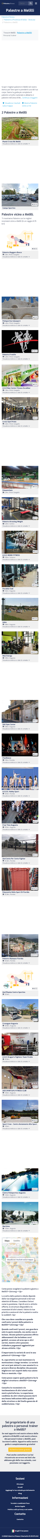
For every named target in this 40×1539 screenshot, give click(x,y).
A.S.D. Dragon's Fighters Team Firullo (18, 1057)
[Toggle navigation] (36, 3)
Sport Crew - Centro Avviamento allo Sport (20, 1124)
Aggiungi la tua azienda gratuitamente (20, 1490)
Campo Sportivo (9, 208)
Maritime (6, 1226)
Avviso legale (20, 1506)
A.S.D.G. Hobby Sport (11, 792)
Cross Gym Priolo (9, 422)
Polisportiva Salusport (12, 321)
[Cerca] (30, 3)
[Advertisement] (20, 63)
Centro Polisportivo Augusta (14, 1193)
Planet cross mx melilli (12, 142)
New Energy (7, 656)
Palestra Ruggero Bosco (12, 252)
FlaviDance (7, 758)
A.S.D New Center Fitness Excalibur (16, 388)
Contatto (20, 1519)
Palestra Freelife (9, 355)
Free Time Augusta (10, 825)
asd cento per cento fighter (14, 859)
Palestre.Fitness (8, 17)
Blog (20, 1493)
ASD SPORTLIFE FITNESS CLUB (14, 1091)
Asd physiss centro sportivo (14, 992)
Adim (5, 622)
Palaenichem (8, 490)
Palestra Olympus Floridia (13, 959)
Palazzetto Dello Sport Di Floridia (16, 892)
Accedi (20, 1487)
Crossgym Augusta (10, 1024)
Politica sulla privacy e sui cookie (20, 1509)
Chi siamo (20, 1484)
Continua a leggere (29, 98)
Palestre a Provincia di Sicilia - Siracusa (19, 20)
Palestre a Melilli (24, 33)
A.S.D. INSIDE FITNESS (11, 555)
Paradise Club (8, 589)
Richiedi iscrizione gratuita (20, 1449)
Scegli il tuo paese (21, 1531)
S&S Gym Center (9, 724)
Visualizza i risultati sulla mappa (20, 1259)
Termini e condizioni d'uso (20, 1503)
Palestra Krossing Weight (13, 522)
